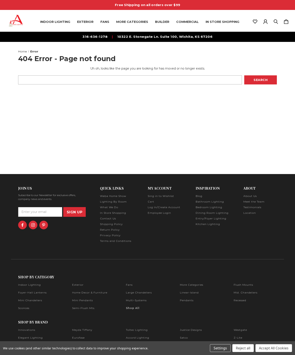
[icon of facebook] (22, 225)
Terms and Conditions (115, 240)
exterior (78, 284)
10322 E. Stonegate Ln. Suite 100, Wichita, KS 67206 (165, 37)
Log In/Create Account (164, 207)
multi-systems (136, 300)
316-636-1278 (95, 37)
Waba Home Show (113, 196)
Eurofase (78, 337)
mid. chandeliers (245, 292)
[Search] (276, 20)
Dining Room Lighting (212, 212)
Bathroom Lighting (210, 201)
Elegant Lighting (30, 337)
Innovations (26, 329)
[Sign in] (265, 20)
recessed (240, 300)
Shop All (133, 308)
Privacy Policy (110, 235)
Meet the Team (254, 201)
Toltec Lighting (137, 329)
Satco (184, 337)
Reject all (243, 348)
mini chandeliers (30, 300)
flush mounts (243, 284)
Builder (162, 21)
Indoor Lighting (55, 21)
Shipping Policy (111, 224)
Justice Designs (191, 329)
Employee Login (159, 212)
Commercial (187, 21)
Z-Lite (238, 337)
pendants (186, 300)
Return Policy (110, 229)
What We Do (109, 207)
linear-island (189, 292)
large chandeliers (139, 292)
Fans (104, 21)
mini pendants (82, 300)
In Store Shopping (222, 21)
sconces (23, 308)
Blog (199, 196)
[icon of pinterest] (43, 225)
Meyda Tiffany (82, 329)
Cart (151, 201)
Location (249, 212)
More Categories (132, 21)
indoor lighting (29, 284)
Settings (220, 348)
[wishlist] (255, 20)
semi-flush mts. (83, 308)
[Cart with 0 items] (286, 20)
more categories (191, 284)
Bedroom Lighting (209, 207)
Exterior (85, 21)
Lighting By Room (113, 201)
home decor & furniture (89, 292)
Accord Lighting (137, 337)
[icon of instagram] (33, 225)
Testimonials (252, 207)
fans (129, 284)
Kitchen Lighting (208, 224)
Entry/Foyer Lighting (211, 218)
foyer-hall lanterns (32, 292)
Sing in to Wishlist (161, 196)
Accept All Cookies (274, 348)
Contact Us (108, 218)
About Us (250, 196)
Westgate (240, 329)
